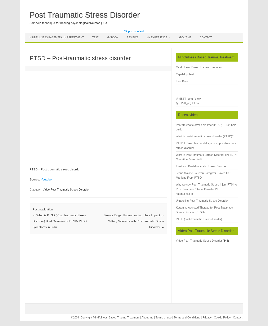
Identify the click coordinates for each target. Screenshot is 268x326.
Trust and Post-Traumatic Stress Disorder (201, 166)
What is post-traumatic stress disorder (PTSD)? (204, 136)
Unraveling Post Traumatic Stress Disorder (202, 200)
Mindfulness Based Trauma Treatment (199, 67)
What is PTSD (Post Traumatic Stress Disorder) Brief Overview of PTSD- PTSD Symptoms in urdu (60, 221)
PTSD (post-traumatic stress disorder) (199, 219)
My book (112, 37)
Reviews (132, 37)
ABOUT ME (184, 37)
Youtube (46, 179)
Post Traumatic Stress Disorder (85, 14)
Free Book (182, 81)
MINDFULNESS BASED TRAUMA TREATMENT (57, 37)
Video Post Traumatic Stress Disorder (66, 189)
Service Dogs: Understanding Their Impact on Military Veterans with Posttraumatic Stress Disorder (134, 221)
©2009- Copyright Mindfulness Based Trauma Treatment (105, 317)
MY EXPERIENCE (157, 37)
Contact (206, 37)
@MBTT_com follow (188, 98)
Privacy (207, 317)
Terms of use (163, 317)
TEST (95, 37)
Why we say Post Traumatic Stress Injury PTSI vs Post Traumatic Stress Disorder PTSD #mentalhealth (206, 189)
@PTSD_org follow (187, 103)
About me (147, 317)
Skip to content (134, 31)
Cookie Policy (222, 317)
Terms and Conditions (187, 317)
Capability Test (185, 74)
